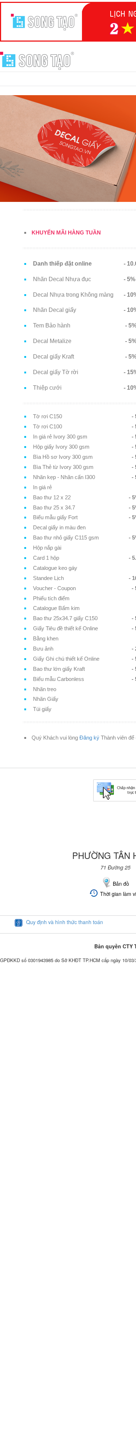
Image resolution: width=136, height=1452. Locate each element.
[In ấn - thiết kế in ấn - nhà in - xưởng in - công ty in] (37, 60)
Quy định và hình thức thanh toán (64, 922)
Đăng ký (89, 738)
